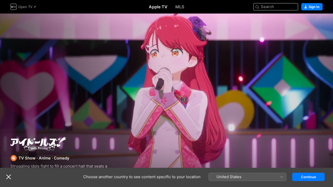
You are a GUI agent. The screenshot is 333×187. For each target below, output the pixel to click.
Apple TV (158, 6)
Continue (308, 177)
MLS (179, 6)
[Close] (8, 177)
